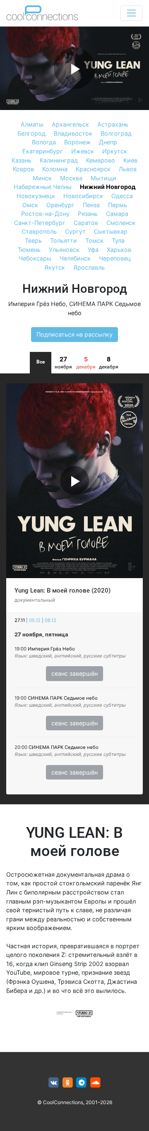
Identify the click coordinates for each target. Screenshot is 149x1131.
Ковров (23, 168)
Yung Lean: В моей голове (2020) (62, 590)
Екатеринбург (42, 151)
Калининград (59, 160)
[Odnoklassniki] (68, 1083)
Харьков (119, 249)
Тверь (33, 240)
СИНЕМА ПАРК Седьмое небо (63, 698)
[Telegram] (82, 1083)
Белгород (31, 133)
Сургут (75, 231)
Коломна (54, 168)
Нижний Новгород (108, 186)
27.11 (19, 620)
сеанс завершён (74, 673)
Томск (94, 240)
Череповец (115, 258)
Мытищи (103, 178)
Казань (21, 160)
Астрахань (112, 124)
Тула (118, 240)
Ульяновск (64, 249)
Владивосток (73, 133)
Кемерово (100, 160)
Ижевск (82, 151)
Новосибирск (83, 195)
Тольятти (63, 240)
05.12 (35, 620)
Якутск (54, 267)
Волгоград (116, 133)
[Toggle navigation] (131, 13)
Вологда (44, 142)
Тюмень (29, 249)
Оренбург (60, 204)
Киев (130, 160)
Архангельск (70, 124)
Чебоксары (35, 258)
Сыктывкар (110, 231)
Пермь (117, 204)
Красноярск (93, 168)
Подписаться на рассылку (74, 334)
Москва (71, 178)
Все (40, 362)
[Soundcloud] (95, 1083)
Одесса (122, 195)
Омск (30, 204)
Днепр (108, 142)
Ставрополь (39, 231)
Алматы (32, 124)
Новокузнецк (36, 195)
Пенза (91, 204)
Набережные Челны (43, 186)
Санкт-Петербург (39, 222)
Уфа (93, 249)
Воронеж (77, 142)
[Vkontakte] (54, 1083)
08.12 (50, 620)
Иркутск (114, 151)
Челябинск (75, 258)
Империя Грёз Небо (37, 303)
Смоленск (120, 222)
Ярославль (89, 267)
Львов (128, 168)
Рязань (88, 213)
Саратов (86, 222)
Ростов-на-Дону (45, 213)
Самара (117, 213)
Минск (42, 178)
